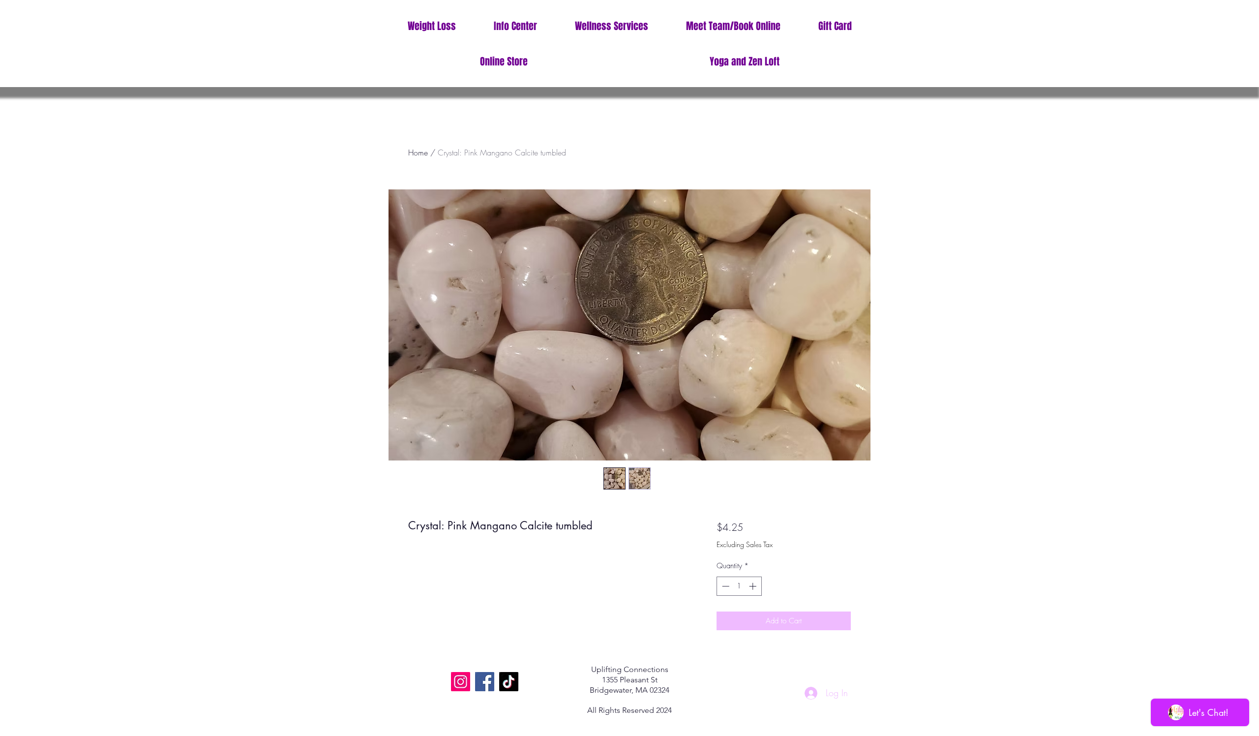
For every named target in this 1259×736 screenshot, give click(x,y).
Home (418, 152)
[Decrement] (724, 586)
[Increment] (753, 586)
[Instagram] (460, 681)
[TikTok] (508, 681)
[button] (515, 26)
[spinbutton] (739, 586)
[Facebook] (484, 681)
